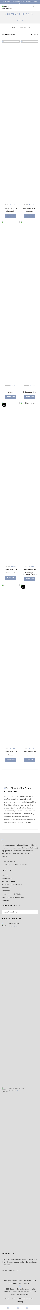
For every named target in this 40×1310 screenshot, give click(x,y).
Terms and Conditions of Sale (23, 1299)
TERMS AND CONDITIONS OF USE (13, 897)
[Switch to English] (11, 1307)
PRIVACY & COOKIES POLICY (11, 894)
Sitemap (20, 1302)
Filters (33, 34)
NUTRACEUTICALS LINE (10, 208)
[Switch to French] (20, 1307)
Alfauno (11, 392)
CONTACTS (5, 900)
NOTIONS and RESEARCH (10, 881)
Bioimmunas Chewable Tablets (29, 573)
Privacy (7, 1299)
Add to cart (10, 216)
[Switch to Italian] (29, 1307)
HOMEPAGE (5, 875)
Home (13, 28)
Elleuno (29, 755)
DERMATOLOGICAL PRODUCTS (12, 885)
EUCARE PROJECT (8, 878)
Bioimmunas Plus (29, 392)
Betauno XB (10, 573)
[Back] (4, 15)
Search (36, 912)
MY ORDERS (6, 891)
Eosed (10, 755)
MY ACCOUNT (6, 888)
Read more (10, 577)
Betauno (29, 211)
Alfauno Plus (10, 211)
